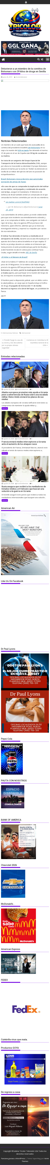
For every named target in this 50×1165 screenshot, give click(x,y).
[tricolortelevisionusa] (3, 59)
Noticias (15, 333)
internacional (26, 333)
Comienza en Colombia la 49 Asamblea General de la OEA (37, 342)
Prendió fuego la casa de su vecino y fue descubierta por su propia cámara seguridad (12, 344)
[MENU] (47, 59)
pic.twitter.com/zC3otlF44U (17, 202)
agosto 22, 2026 (8, 439)
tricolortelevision (21, 77)
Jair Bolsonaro (34, 147)
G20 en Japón (23, 150)
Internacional (7, 333)
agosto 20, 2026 (8, 483)
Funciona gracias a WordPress (13, 1158)
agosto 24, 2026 (8, 389)
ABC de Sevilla (31, 252)
